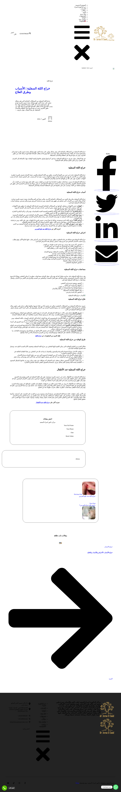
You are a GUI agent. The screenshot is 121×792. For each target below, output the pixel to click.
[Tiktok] (13, 783)
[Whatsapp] (115, 787)
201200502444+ (23, 719)
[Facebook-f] (25, 783)
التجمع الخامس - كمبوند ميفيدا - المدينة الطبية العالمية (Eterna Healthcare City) (18, 709)
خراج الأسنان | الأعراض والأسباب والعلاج (100, 552)
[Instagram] (19, 783)
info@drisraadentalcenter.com (19, 722)
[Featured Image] (60, 543)
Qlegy (77, 783)
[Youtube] (8, 783)
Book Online (70, 436)
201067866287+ (23, 716)
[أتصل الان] (4, 788)
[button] (25, 33)
